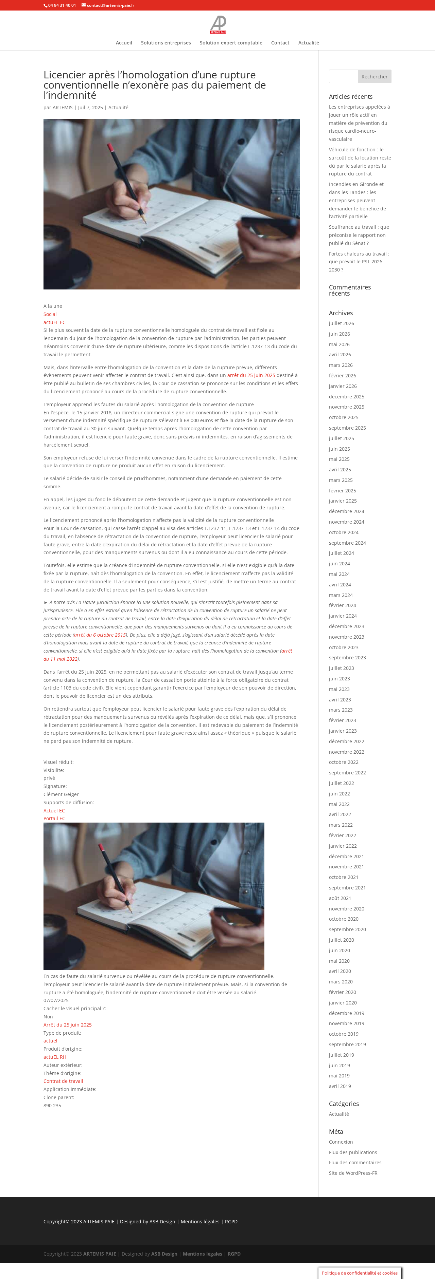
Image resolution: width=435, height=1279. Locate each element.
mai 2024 (339, 574)
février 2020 (342, 992)
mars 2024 (341, 595)
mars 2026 (341, 365)
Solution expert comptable (231, 43)
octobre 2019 (344, 1034)
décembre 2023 (346, 626)
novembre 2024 (346, 522)
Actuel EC (54, 810)
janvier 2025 (343, 500)
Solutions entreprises (166, 43)
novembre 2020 (346, 908)
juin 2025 (339, 449)
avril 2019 (340, 1086)
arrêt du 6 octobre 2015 (100, 635)
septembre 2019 (347, 1044)
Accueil (124, 43)
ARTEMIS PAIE (99, 1221)
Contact (280, 43)
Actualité (308, 43)
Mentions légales (201, 1221)
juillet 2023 (341, 668)
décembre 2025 (346, 396)
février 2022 (342, 835)
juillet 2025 (341, 438)
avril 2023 (340, 699)
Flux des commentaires (355, 1162)
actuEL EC (55, 322)
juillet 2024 (341, 553)
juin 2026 (339, 334)
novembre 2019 (346, 1023)
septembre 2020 (347, 929)
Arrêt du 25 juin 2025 (68, 1024)
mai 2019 (339, 1075)
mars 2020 (341, 981)
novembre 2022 (346, 752)
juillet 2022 (341, 783)
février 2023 (342, 720)
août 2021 (340, 898)
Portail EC (54, 818)
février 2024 (342, 605)
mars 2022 (341, 825)
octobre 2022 (344, 762)
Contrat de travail (63, 1081)
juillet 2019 (341, 1055)
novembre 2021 (346, 866)
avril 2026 (340, 354)
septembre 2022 (347, 772)
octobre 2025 (344, 417)
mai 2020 (339, 961)
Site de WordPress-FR (353, 1173)
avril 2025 (340, 469)
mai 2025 (339, 459)
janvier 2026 (343, 386)
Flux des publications (353, 1152)
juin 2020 (339, 950)
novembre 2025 (346, 406)
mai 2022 (339, 804)
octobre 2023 (344, 647)
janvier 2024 (343, 616)
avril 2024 (340, 584)
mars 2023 (341, 710)
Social (50, 314)
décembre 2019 (346, 1013)
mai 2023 (339, 689)
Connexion (341, 1142)
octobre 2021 (344, 877)
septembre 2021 (347, 887)
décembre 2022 (346, 741)
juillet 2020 (341, 940)
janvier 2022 (343, 846)
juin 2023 (339, 678)
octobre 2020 (344, 919)
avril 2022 (340, 814)
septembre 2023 (347, 657)
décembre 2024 (346, 511)
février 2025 (342, 490)
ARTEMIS (63, 107)
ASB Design (163, 1221)
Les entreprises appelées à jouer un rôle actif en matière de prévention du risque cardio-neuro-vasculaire (359, 123)
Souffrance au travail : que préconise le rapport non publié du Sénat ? (359, 235)
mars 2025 (341, 480)
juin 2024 (339, 563)
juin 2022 (339, 793)
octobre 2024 (344, 532)
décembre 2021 (346, 856)
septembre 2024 (347, 543)
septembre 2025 (347, 428)
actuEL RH (55, 1057)
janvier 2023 (343, 731)
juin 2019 (339, 1065)
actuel (50, 1040)
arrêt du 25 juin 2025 (251, 375)
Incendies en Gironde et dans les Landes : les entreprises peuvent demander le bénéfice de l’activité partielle (357, 200)
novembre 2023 (346, 637)
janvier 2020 (343, 1002)
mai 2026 (339, 344)
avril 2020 (340, 971)
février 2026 (342, 375)
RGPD (231, 1221)
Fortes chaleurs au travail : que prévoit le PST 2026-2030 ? (359, 261)
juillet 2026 (341, 323)
